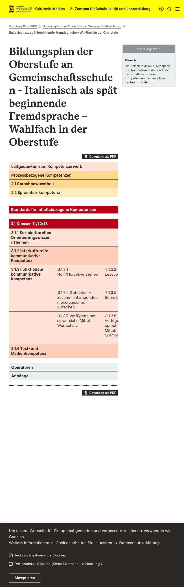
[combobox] (161, 9)
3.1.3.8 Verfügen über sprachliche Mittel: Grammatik (118, 325)
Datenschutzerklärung (139, 542)
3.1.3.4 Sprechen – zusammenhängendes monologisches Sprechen (77, 299)
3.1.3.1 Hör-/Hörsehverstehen (77, 272)
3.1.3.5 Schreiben (114, 295)
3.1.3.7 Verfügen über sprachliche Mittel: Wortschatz (76, 320)
